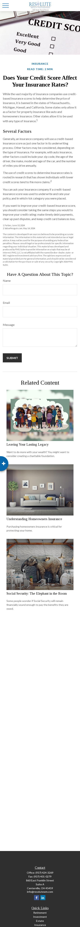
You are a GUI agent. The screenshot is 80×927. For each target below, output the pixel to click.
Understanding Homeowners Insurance (34, 519)
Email (6, 302)
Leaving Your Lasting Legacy (28, 444)
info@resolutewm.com (40, 891)
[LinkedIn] (42, 897)
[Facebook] (36, 897)
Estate (40, 920)
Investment (40, 916)
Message (9, 324)
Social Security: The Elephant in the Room (37, 593)
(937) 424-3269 (44, 872)
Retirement (40, 912)
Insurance (40, 924)
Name (7, 280)
